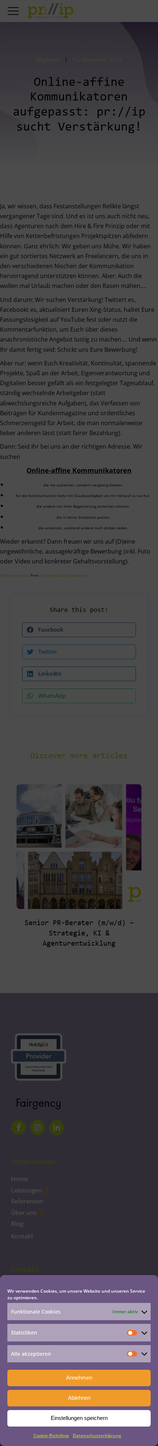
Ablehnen (79, 1398)
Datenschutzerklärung (97, 1435)
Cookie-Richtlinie (51, 1435)
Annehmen (79, 1377)
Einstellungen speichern (79, 1418)
